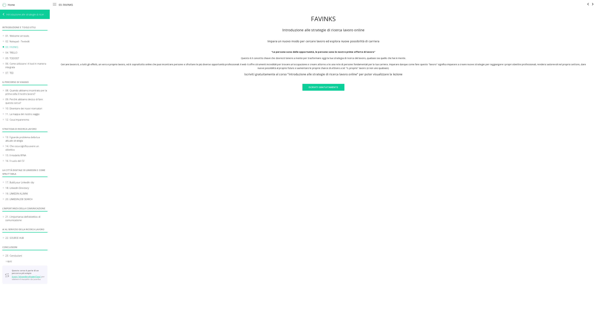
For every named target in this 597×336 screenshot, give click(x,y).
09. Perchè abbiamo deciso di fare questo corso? (24, 101)
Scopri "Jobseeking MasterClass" (26, 276)
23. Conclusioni (13, 255)
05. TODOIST (12, 58)
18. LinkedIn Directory (17, 187)
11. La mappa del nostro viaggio (22, 114)
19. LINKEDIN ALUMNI (16, 193)
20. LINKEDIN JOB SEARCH (18, 199)
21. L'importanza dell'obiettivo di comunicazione (22, 218)
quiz (9, 261)
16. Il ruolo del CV (14, 160)
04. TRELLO (11, 52)
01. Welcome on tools (17, 35)
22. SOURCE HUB (14, 237)
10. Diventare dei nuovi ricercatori (23, 108)
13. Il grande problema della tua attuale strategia (22, 139)
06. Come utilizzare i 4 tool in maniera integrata (25, 65)
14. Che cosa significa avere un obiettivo (22, 148)
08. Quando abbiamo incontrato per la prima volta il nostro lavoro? (26, 92)
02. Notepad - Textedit (17, 41)
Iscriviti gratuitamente (323, 87)
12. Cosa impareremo (17, 119)
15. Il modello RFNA (15, 155)
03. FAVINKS (11, 47)
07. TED (9, 72)
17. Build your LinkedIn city (19, 182)
